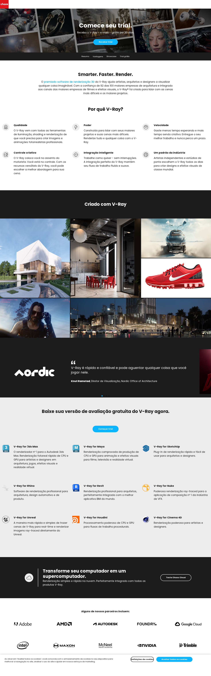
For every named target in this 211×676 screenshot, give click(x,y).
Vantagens (98, 56)
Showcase (111, 56)
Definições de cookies (142, 659)
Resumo (85, 56)
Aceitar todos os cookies (174, 659)
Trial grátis (124, 56)
